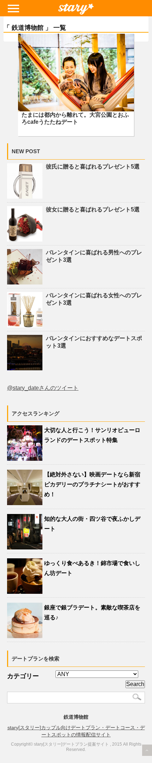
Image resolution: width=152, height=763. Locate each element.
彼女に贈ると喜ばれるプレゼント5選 (93, 209)
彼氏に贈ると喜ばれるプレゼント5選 (93, 167)
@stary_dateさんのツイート (42, 388)
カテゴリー (23, 676)
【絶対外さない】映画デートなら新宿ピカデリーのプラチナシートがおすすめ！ (92, 484)
